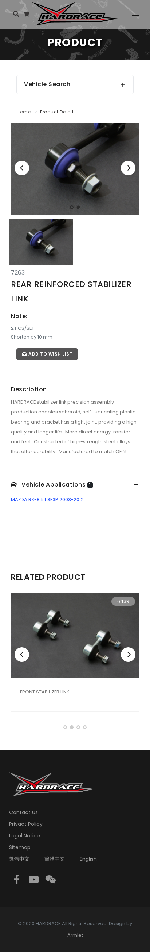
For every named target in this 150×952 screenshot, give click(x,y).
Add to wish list (50, 354)
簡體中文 (54, 859)
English (88, 859)
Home (24, 112)
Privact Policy (26, 824)
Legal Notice (24, 835)
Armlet (75, 935)
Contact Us (23, 812)
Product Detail (56, 112)
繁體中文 (19, 859)
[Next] (128, 168)
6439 (123, 601)
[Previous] (22, 168)
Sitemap (20, 847)
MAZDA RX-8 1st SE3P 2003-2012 (47, 499)
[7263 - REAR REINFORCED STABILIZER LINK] (75, 169)
